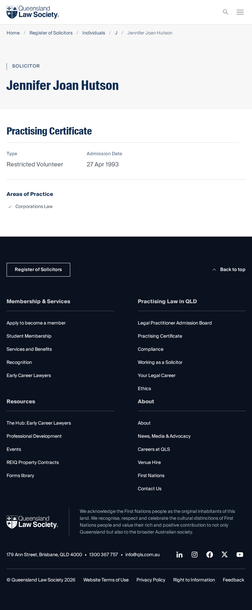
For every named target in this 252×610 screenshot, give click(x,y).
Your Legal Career (157, 376)
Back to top (232, 270)
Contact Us (149, 489)
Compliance (150, 349)
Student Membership (29, 336)
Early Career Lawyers (29, 376)
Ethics (144, 389)
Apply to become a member (36, 323)
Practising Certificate (160, 336)
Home (13, 33)
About (144, 423)
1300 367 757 (103, 555)
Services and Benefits (29, 349)
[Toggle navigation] (240, 12)
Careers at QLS (154, 449)
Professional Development (34, 436)
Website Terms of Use (106, 580)
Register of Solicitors (51, 33)
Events (14, 449)
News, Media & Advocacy (164, 436)
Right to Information (194, 580)
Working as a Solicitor (160, 363)
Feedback (233, 580)
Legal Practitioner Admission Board (175, 323)
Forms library (20, 476)
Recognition (19, 363)
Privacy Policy (150, 580)
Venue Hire (149, 463)
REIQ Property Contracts (33, 463)
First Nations (151, 476)
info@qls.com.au (142, 555)
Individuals (93, 33)
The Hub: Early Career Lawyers (39, 423)
